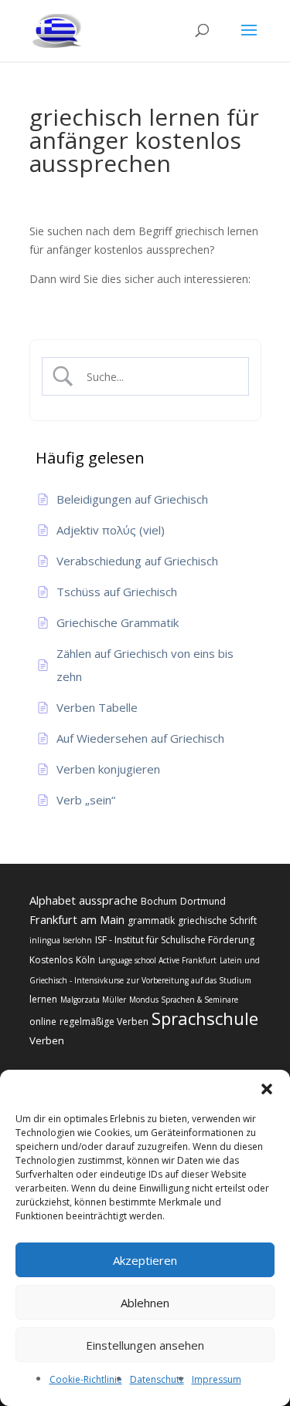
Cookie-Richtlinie (85, 1379)
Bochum (159, 901)
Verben (46, 1040)
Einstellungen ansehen (145, 1345)
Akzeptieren (145, 1260)
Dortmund (203, 901)
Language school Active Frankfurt (157, 960)
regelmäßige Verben (104, 1021)
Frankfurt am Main (77, 919)
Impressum (216, 1379)
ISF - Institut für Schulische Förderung (174, 939)
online (42, 1021)
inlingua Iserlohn (60, 940)
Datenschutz (157, 1379)
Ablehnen (145, 1302)
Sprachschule (205, 1018)
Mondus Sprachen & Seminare (183, 999)
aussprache (108, 900)
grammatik (151, 920)
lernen (43, 999)
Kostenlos (51, 959)
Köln (85, 959)
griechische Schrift (217, 920)
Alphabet (52, 900)
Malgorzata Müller (93, 999)
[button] (267, 1089)
